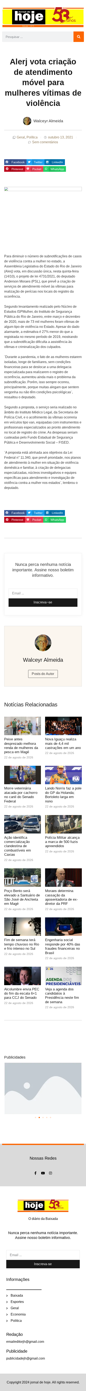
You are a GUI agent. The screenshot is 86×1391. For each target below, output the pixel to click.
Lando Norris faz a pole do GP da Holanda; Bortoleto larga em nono (63, 794)
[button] (15, 162)
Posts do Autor (43, 674)
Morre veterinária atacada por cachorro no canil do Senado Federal (20, 794)
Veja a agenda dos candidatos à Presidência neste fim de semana (62, 995)
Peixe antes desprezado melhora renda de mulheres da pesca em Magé (21, 745)
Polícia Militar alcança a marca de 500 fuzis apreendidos (62, 842)
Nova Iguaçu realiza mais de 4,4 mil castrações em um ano (63, 743)
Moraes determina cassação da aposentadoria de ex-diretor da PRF (61, 897)
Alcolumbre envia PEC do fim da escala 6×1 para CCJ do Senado (21, 993)
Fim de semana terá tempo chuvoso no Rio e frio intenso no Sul (21, 944)
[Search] (78, 36)
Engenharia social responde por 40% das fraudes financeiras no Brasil (62, 946)
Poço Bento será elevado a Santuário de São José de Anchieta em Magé (22, 897)
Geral (21, 137)
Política (32, 137)
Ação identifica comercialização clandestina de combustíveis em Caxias (17, 846)
